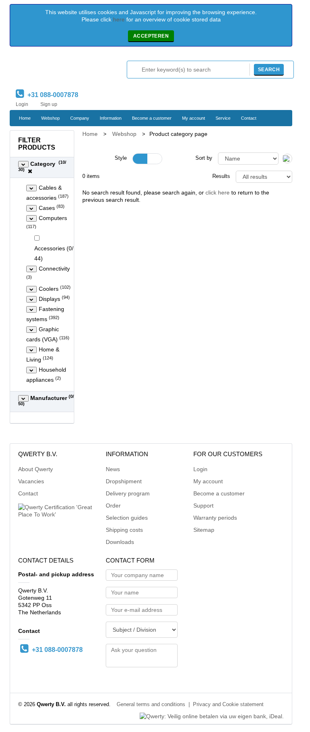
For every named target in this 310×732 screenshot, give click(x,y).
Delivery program (128, 493)
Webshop (50, 118)
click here (217, 192)
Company (79, 118)
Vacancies (31, 481)
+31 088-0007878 (51, 94)
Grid (140, 159)
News (113, 469)
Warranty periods (215, 517)
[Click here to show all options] (23, 164)
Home (25, 118)
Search (269, 69)
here (119, 19)
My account (193, 118)
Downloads (120, 542)
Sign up (48, 104)
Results (221, 176)
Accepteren (151, 36)
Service (223, 118)
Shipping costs (124, 530)
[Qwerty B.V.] (50, 70)
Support (203, 505)
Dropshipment (124, 481)
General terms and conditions (151, 704)
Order (113, 505)
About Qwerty (35, 469)
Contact (248, 118)
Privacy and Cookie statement (228, 704)
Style (121, 158)
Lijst (154, 159)
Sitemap (203, 530)
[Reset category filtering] (30, 171)
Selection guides (127, 517)
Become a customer (152, 118)
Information (110, 118)
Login (22, 104)
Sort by (203, 158)
